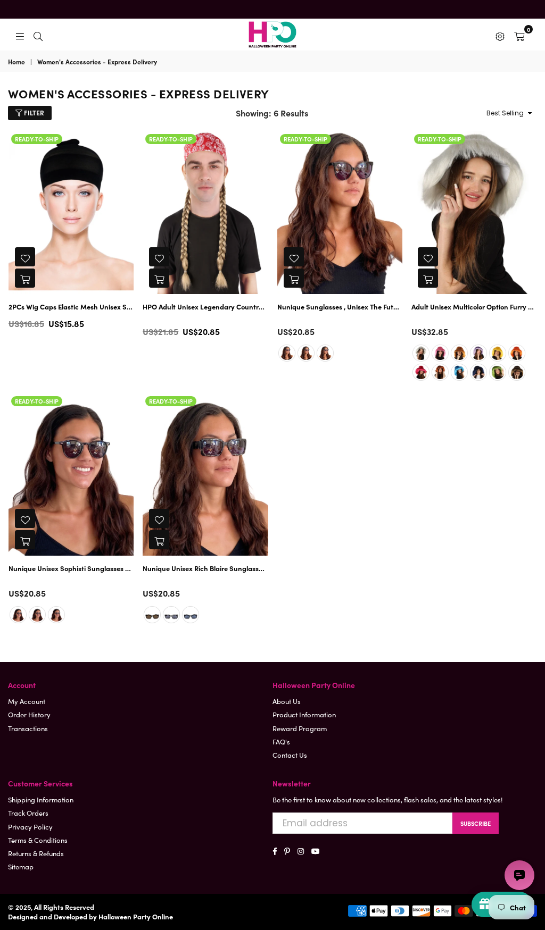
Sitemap (21, 866)
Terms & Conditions (38, 840)
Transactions (28, 728)
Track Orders (28, 813)
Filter (33, 112)
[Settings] (500, 35)
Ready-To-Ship (37, 139)
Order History (29, 714)
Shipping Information (40, 799)
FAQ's (281, 741)
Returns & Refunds (36, 853)
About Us (286, 701)
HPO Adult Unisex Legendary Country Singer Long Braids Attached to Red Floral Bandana (205, 307)
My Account (26, 701)
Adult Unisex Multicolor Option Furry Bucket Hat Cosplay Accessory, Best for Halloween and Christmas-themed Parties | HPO (473, 307)
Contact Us (289, 755)
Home (16, 61)
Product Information (304, 714)
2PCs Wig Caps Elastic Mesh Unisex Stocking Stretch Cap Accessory (71, 307)
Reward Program (299, 728)
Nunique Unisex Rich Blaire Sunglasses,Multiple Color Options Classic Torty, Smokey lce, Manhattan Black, (205, 568)
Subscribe (475, 823)
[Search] (38, 35)
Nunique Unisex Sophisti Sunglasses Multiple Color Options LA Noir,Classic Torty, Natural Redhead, (71, 568)
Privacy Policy (30, 827)
